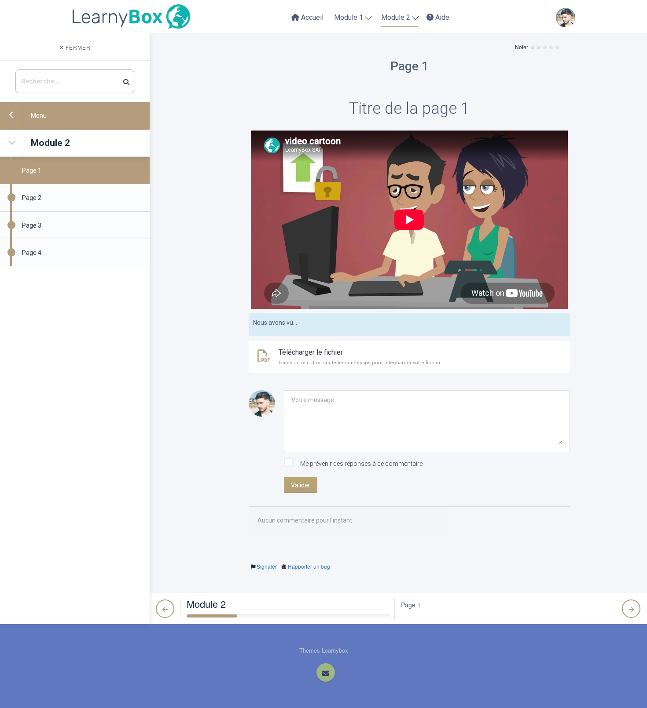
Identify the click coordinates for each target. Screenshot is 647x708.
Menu (39, 115)
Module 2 (396, 17)
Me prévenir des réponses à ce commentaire (361, 463)
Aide (441, 17)
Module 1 (349, 17)
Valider (300, 485)
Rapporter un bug (309, 566)
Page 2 (31, 197)
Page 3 (31, 225)
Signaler (267, 566)
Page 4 (31, 252)
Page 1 (31, 170)
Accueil (311, 17)
